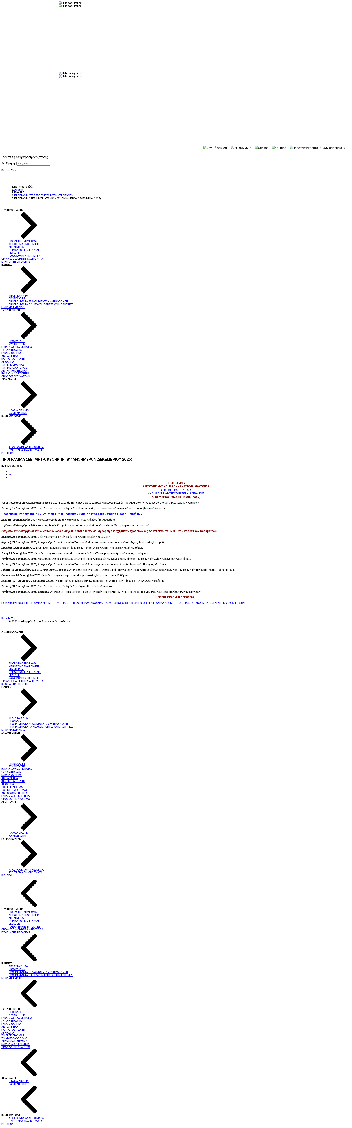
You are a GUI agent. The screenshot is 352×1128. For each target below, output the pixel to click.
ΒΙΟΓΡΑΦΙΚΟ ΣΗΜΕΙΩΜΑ (23, 241)
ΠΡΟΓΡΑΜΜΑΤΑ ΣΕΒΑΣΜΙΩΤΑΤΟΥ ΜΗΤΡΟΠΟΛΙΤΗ (38, 301)
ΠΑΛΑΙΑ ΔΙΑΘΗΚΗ (19, 410)
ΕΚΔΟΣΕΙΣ (14, 252)
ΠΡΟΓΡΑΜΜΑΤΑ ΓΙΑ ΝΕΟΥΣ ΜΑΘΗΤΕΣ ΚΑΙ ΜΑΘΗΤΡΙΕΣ (41, 304)
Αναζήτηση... (8, 163)
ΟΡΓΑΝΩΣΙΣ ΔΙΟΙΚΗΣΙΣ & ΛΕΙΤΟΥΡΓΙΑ (22, 258)
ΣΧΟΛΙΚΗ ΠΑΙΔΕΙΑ (11, 350)
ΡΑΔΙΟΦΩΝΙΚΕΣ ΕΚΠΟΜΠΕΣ (24, 255)
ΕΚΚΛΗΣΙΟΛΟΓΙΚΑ (11, 353)
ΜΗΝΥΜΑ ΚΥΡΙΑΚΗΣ (13, 307)
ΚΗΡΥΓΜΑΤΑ (16, 247)
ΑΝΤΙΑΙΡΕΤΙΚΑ (9, 355)
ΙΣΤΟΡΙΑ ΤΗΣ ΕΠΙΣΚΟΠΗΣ (15, 261)
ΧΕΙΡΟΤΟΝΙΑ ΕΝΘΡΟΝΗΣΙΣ (24, 244)
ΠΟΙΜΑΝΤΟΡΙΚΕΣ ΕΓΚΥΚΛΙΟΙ (25, 249)
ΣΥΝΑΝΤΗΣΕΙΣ (17, 344)
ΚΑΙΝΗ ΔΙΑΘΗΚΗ (18, 413)
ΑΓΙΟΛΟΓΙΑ (7, 361)
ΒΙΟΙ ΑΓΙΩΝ (7, 453)
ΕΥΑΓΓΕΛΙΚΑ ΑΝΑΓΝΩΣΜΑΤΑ (25, 450)
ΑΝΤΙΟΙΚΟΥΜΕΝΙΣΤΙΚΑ (14, 370)
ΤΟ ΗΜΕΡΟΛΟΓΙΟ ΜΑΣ (14, 367)
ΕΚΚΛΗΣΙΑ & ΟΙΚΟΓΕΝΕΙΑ (15, 373)
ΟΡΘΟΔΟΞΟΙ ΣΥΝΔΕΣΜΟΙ (15, 376)
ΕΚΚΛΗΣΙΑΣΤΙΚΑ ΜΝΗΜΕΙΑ (16, 347)
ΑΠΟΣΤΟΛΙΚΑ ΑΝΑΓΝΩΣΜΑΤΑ (26, 447)
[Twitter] (10, 474)
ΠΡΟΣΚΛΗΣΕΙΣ (17, 298)
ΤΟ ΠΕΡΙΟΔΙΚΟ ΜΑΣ (12, 364)
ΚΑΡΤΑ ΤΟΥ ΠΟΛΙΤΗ (13, 358)
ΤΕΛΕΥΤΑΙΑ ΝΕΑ (18, 295)
